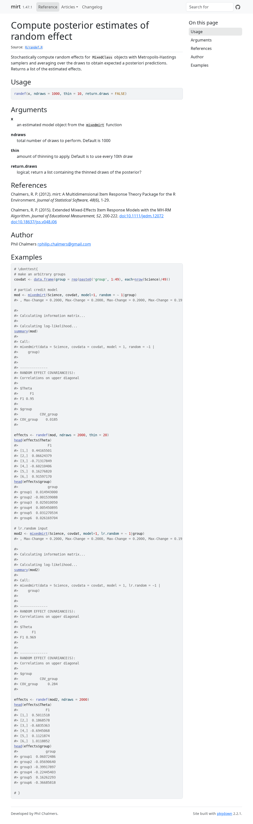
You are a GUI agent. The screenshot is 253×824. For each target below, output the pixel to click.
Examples (200, 65)
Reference (47, 7)
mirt (16, 6)
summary (21, 331)
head (18, 440)
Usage (197, 31)
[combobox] (209, 7)
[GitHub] (237, 7)
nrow (139, 279)
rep (74, 279)
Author (197, 57)
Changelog (92, 7)
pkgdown (224, 813)
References (201, 48)
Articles (68, 7)
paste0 (85, 279)
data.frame (44, 279)
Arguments (201, 40)
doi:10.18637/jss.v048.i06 (34, 222)
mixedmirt (95, 125)
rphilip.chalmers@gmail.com (64, 244)
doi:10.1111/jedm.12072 (141, 216)
